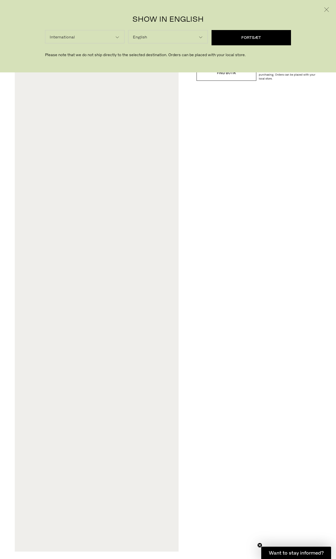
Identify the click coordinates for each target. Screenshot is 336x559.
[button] (296, 553)
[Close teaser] (259, 545)
